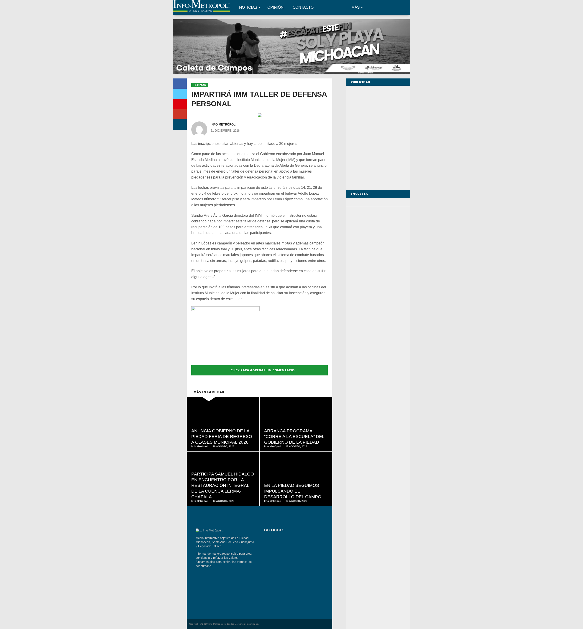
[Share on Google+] (180, 114)
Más (355, 7)
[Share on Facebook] (180, 83)
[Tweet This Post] (180, 94)
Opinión (275, 7)
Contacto (303, 7)
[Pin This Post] (180, 104)
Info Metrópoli (223, 124)
